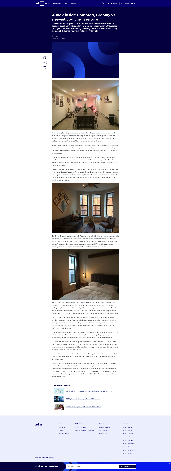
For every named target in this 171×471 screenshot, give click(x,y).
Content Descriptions (65, 437)
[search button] (103, 3)
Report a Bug (103, 434)
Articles (73, 3)
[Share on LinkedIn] (45, 67)
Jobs (65, 3)
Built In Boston (127, 430)
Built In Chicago (128, 437)
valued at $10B (102, 363)
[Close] (169, 463)
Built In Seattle (127, 453)
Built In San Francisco (129, 450)
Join (109, 3)
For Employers (127, 3)
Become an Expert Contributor (84, 430)
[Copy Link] (45, 62)
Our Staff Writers (64, 434)
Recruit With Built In (81, 427)
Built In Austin (127, 427)
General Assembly (86, 133)
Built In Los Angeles (129, 443)
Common (93, 150)
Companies (57, 3)
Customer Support (104, 427)
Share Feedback (104, 430)
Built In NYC (126, 447)
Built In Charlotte (128, 434)
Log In (115, 3)
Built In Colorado (128, 440)
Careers (61, 430)
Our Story (62, 427)
